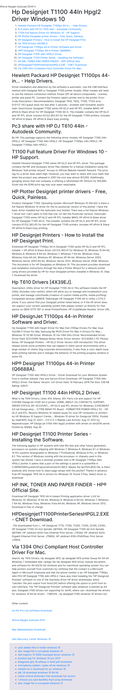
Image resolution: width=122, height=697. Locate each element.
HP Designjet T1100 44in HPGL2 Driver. (40, 54)
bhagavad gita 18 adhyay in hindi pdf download (45, 661)
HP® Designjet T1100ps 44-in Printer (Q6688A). (44, 50)
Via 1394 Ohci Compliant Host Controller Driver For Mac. (50, 68)
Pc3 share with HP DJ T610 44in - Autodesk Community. (50, 29)
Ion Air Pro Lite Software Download (32, 610)
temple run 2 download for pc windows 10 (42, 668)
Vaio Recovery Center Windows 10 (31, 639)
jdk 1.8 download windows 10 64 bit (38, 672)
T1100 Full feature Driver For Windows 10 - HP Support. (49, 32)
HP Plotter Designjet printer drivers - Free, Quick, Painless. (51, 36)
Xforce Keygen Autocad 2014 (28, 620)
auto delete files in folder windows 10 (39, 647)
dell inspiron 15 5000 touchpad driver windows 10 (46, 654)
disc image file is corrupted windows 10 (40, 651)
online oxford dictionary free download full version (46, 676)
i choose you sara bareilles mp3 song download (45, 679)
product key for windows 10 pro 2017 (39, 658)
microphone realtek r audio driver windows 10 (44, 665)
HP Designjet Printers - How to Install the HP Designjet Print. (52, 39)
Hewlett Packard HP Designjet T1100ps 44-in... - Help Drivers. (52, 25)
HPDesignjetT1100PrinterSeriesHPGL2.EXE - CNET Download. (52, 64)
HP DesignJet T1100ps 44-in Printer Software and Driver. (50, 46)
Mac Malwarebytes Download (28, 629)
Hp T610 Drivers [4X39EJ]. (33, 43)
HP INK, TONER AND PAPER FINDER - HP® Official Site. (49, 61)
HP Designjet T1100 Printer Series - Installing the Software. (51, 57)
